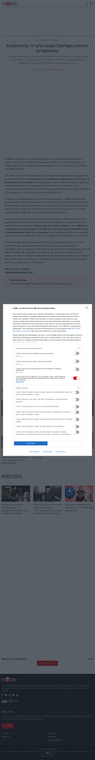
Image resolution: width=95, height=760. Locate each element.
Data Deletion (34, 452)
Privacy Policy (61, 452)
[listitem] (47, 348)
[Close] (87, 308)
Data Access (47, 452)
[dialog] (47, 380)
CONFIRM (31, 443)
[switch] (76, 353)
